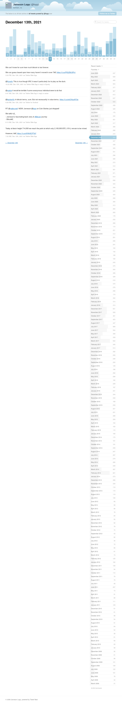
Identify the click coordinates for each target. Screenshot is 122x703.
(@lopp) (26, 4)
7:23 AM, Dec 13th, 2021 (14, 136)
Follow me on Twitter (107, 13)
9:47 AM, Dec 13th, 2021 (14, 93)
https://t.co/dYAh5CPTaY (26, 133)
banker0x (11, 99)
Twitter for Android (31, 102)
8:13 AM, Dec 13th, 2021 (14, 122)
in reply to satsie (42, 93)
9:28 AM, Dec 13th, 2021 (14, 102)
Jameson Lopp (16, 699)
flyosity (10, 81)
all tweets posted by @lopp (39, 13)
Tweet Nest (34, 699)
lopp (34, 108)
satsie (9, 90)
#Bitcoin (38, 116)
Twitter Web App (31, 75)
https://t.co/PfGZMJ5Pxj (66, 72)
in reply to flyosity (44, 84)
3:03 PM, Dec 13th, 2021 (14, 75)
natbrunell (14, 108)
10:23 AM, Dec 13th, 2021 (14, 84)
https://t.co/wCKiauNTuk (69, 99)
